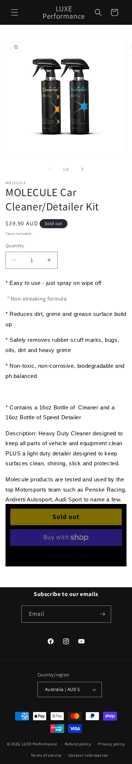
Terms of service (46, 755)
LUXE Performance (40, 743)
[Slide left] (50, 169)
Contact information (88, 755)
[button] (15, 12)
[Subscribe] (103, 614)
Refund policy (78, 743)
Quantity (15, 245)
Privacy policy (111, 743)
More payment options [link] (66, 555)
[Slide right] (82, 169)
